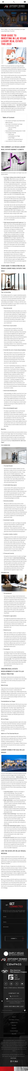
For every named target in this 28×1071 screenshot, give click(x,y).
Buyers (14, 1025)
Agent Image (13, 1058)
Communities (14, 1022)
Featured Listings (14, 1019)
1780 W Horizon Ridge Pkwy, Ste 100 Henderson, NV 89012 (15, 1002)
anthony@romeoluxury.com (15, 998)
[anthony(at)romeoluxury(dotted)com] (25, 2)
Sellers (14, 1033)
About (14, 1017)
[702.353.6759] (14, 2)
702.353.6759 (17, 886)
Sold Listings (14, 1031)
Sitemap (10, 1056)
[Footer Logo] (14, 959)
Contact (14, 1028)
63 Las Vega (11, 137)
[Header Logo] (14, 6)
